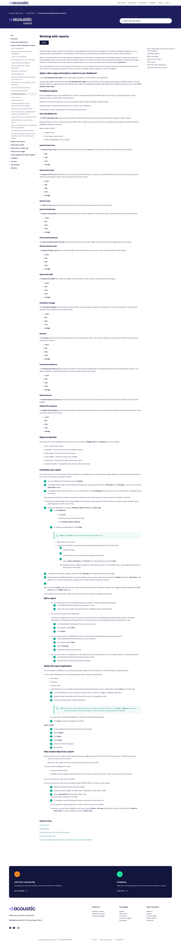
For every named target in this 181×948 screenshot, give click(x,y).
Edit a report (151, 62)
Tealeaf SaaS (30, 13)
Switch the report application (156, 65)
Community (132, 3)
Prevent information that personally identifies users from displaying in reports (23, 136)
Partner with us (151, 918)
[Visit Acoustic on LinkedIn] (18, 929)
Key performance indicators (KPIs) (22, 131)
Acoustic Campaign (98, 916)
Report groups (44, 829)
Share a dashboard (17, 74)
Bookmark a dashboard (19, 71)
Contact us (13, 920)
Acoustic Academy (125, 918)
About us (149, 911)
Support (122, 911)
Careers (149, 914)
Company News (151, 916)
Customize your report (154, 59)
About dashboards (17, 48)
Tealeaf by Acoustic (98, 914)
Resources (149, 920)
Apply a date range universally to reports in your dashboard (161, 50)
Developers (143, 3)
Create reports (16, 97)
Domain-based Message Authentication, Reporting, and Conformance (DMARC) (66, 840)
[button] (23, 35)
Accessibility (119, 940)
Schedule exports (17, 100)
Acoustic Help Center (16, 13)
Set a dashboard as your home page (23, 60)
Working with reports (19, 94)
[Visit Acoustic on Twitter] (10, 928)
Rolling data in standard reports (22, 109)
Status (160, 3)
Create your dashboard (18, 57)
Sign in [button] (167, 3)
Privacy (94, 940)
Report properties (153, 56)
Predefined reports (153, 53)
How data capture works (48, 836)
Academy (152, 3)
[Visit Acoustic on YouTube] (14, 929)
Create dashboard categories (20, 63)
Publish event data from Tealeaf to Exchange (54, 832)
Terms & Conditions (106, 940)
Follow (44, 43)
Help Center (123, 914)
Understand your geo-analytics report (23, 117)
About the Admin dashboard (20, 88)
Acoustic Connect (98, 911)
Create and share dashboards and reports (52, 13)
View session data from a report (157, 67)
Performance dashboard (19, 91)
